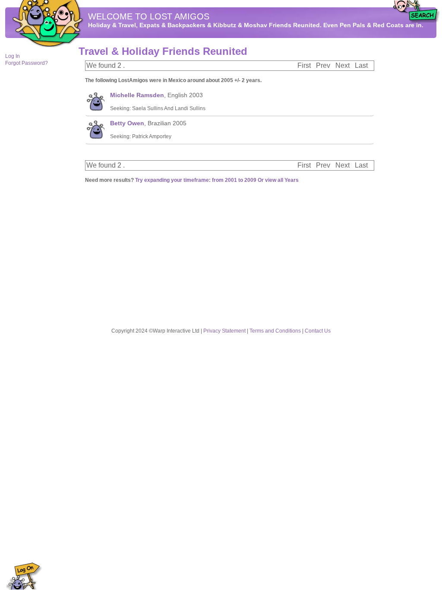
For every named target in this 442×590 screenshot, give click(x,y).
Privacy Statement (224, 331)
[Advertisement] (411, 177)
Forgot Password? (26, 63)
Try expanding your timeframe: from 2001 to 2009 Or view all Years (217, 180)
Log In (12, 56)
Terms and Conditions (275, 331)
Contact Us (318, 331)
